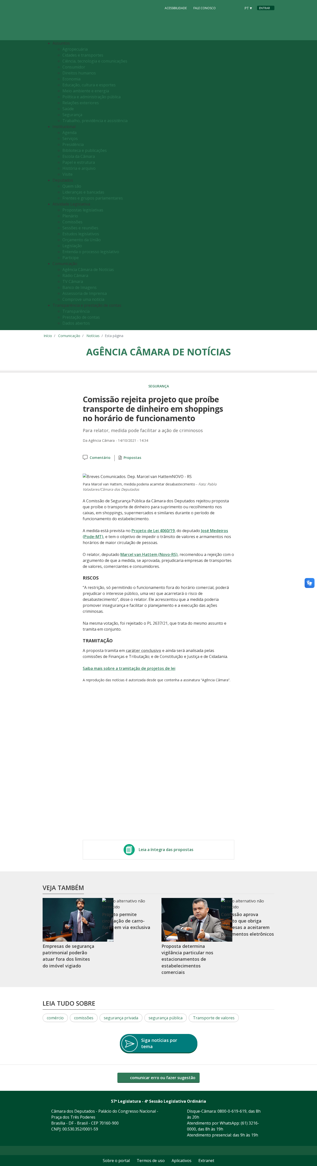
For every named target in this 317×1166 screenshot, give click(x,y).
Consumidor (73, 67)
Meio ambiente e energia (85, 91)
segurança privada (121, 1018)
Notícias (93, 335)
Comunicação (69, 335)
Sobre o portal (116, 1160)
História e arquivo (79, 168)
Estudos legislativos (80, 234)
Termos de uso (151, 1160)
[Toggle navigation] (269, 185)
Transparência (76, 311)
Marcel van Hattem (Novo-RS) (149, 554)
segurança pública (166, 1018)
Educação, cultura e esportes (89, 85)
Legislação (72, 245)
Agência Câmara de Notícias (88, 269)
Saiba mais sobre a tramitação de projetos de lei (129, 668)
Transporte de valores (214, 1018)
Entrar (264, 8)
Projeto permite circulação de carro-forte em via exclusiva (126, 920)
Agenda (69, 132)
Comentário (100, 457)
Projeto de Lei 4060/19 (153, 530)
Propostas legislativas (82, 210)
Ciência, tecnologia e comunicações (94, 61)
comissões (83, 1018)
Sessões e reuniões (80, 228)
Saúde (68, 108)
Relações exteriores (80, 102)
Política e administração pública (91, 97)
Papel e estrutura (78, 162)
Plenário (70, 216)
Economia (71, 79)
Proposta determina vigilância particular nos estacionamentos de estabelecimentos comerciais (187, 959)
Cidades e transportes (82, 55)
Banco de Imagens (79, 287)
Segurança (72, 114)
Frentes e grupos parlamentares (92, 198)
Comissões (72, 222)
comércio (55, 1018)
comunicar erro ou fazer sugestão (162, 1077)
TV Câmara (72, 281)
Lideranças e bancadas (83, 192)
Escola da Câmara (78, 156)
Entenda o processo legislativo (90, 251)
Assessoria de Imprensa (84, 293)
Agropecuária (75, 49)
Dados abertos (76, 323)
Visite (67, 174)
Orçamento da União (81, 239)
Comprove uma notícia (83, 299)
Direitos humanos (79, 73)
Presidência (73, 144)
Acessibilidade (176, 8)
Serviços (70, 138)
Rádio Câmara (75, 275)
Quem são (71, 186)
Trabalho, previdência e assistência (95, 120)
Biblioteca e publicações (84, 150)
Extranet (206, 1160)
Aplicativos (181, 1160)
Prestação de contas (81, 317)
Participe (70, 257)
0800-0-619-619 (231, 1111)
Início (48, 335)
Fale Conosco (204, 8)
